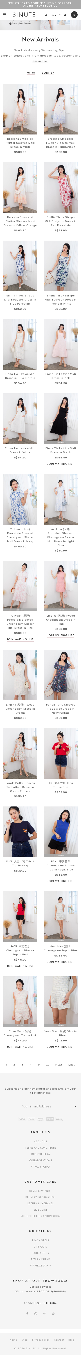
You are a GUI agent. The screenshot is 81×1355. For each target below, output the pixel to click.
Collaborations (40, 1160)
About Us (40, 1141)
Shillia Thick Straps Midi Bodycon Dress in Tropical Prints (61, 299)
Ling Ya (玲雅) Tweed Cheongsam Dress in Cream (20, 708)
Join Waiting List (60, 463)
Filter (31, 72)
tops (57, 55)
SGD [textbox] (54, 14)
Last (71, 1064)
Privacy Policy (41, 1166)
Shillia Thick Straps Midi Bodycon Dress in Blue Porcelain (20, 299)
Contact (59, 1339)
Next (58, 1064)
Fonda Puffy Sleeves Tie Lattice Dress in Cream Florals (20, 787)
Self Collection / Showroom (41, 1216)
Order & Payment (40, 1190)
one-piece (39, 61)
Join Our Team (41, 1154)
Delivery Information (40, 1197)
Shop (25, 1339)
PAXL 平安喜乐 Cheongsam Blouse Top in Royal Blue (61, 865)
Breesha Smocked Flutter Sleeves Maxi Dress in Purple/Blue (60, 142)
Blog (71, 1339)
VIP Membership (40, 1265)
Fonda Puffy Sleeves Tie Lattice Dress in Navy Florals (60, 708)
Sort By (48, 72)
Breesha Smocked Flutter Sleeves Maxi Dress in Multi (20, 142)
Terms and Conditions (40, 1147)
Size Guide (40, 1209)
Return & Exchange (40, 1203)
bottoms (68, 55)
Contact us (40, 1253)
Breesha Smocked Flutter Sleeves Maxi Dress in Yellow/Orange (20, 221)
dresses (46, 55)
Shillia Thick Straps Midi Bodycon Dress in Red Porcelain (61, 221)
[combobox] (55, 14)
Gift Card (40, 1246)
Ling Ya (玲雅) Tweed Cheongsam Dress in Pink (61, 619)
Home (13, 1339)
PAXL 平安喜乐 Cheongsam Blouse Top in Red (20, 950)
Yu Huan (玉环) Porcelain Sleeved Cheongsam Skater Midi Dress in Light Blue (60, 537)
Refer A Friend (40, 1259)
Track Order (40, 1240)
